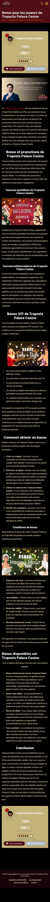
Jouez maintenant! (15, 69)
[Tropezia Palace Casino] (10, 41)
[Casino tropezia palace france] (6, 3)
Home (4, 20)
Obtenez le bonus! (37, 69)
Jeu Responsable (35, 880)
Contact (34, 882)
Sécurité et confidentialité (17, 880)
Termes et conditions (21, 882)
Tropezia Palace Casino (29, 38)
